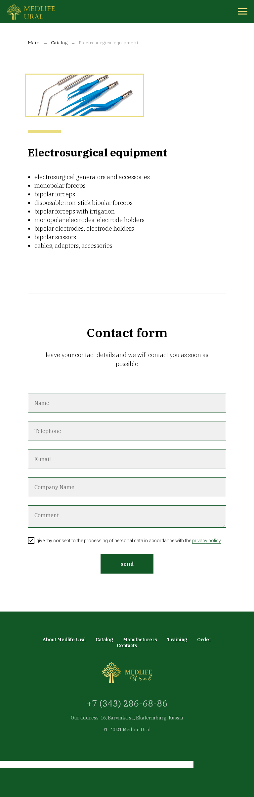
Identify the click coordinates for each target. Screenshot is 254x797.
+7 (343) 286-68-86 (127, 703)
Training (177, 640)
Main (34, 43)
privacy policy (206, 540)
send (127, 563)
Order (204, 640)
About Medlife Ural (64, 640)
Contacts (127, 645)
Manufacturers (140, 640)
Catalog (59, 43)
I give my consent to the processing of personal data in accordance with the (127, 540)
